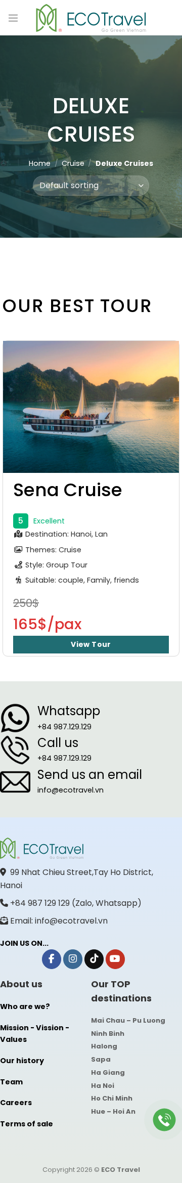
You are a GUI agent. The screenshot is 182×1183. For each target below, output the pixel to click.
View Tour (91, 644)
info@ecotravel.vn (70, 790)
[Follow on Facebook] (51, 959)
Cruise (73, 163)
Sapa (101, 1059)
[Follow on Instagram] (72, 959)
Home (40, 163)
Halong (104, 1046)
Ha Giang (108, 1072)
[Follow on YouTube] (115, 959)
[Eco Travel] (91, 18)
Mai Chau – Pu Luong (128, 1020)
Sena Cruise (67, 490)
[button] (13, 17)
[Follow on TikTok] (94, 959)
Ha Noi (102, 1085)
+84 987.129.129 (64, 727)
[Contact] (164, 1120)
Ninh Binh (107, 1033)
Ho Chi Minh (111, 1098)
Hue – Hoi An (113, 1111)
